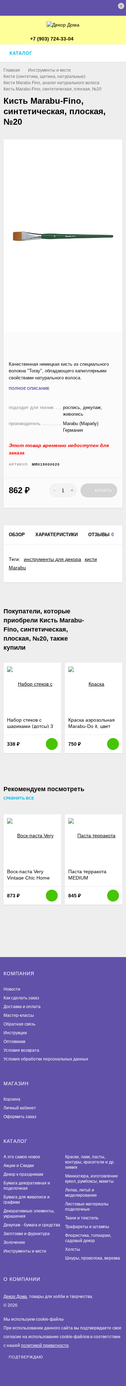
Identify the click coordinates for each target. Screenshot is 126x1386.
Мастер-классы (19, 1015)
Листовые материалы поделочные (86, 1207)
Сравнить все (19, 798)
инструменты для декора (52, 559)
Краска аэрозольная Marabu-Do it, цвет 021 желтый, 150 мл (91, 726)
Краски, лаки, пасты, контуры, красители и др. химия (90, 1162)
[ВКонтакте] (92, 39)
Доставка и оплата (22, 1006)
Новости (12, 989)
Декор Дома (15, 1296)
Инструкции (15, 1032)
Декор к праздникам (23, 1174)
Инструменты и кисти (49, 70)
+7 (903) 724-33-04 (52, 39)
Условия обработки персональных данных (46, 1059)
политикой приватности (45, 1345)
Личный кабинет (20, 1108)
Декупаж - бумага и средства (32, 1225)
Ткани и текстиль (81, 1218)
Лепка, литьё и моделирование (81, 1193)
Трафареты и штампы (87, 1226)
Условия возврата (21, 1050)
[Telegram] (82, 39)
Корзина (12, 1099)
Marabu (17, 567)
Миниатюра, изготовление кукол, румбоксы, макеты (91, 1179)
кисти (91, 559)
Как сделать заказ (21, 997)
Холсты (72, 1249)
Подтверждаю (26, 1357)
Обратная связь (19, 1024)
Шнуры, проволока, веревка (92, 1258)
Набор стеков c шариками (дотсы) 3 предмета (30, 726)
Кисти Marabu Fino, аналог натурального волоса (51, 82)
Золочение (14, 1242)
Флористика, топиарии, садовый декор (88, 1238)
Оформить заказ (20, 1116)
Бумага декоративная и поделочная (27, 1186)
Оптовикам (14, 1041)
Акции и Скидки (19, 1165)
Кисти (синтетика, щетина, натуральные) (44, 76)
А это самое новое (22, 1156)
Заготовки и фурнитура (27, 1233)
